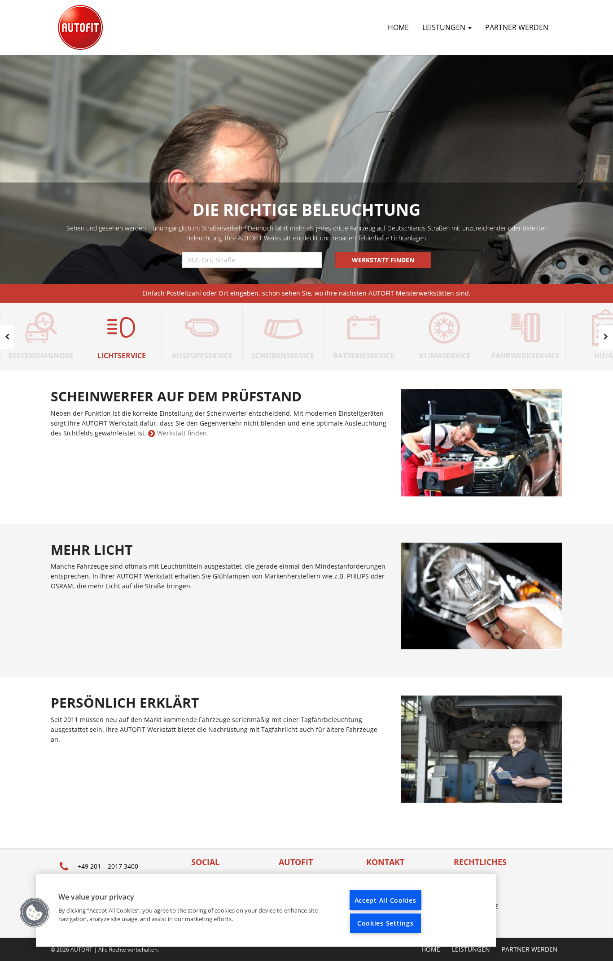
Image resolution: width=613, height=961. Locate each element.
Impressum (472, 881)
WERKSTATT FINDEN (383, 260)
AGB (460, 894)
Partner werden (516, 27)
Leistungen (471, 949)
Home (398, 27)
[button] (34, 912)
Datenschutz (476, 906)
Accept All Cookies (385, 900)
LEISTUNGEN (444, 27)
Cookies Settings (385, 923)
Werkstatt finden (182, 433)
